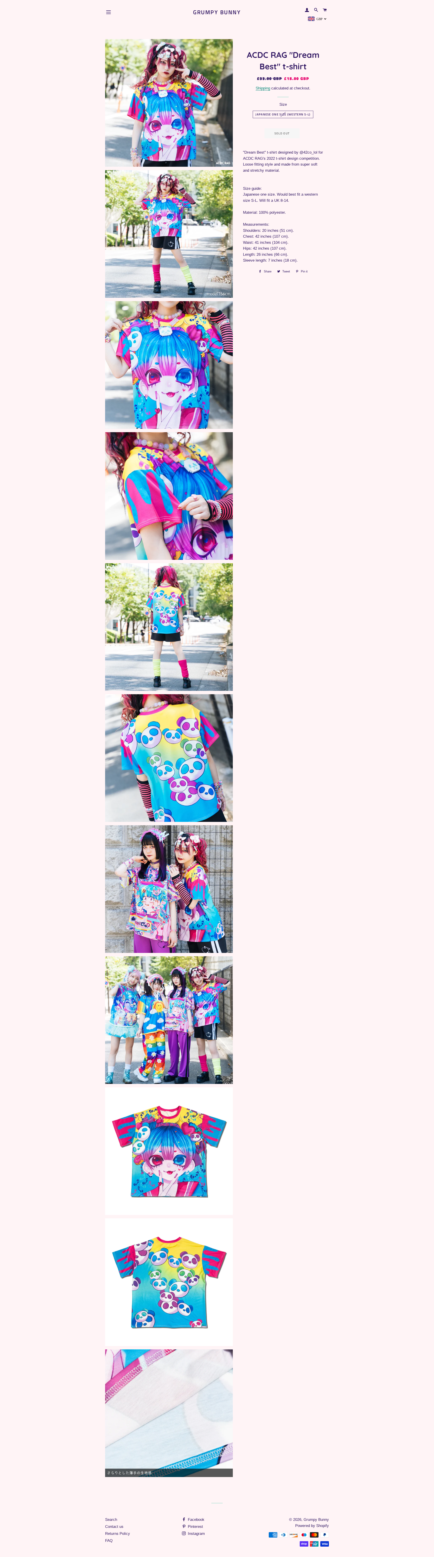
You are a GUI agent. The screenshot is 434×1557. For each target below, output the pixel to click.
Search (111, 1519)
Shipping (263, 88)
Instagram (196, 1533)
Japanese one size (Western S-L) (282, 114)
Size (283, 104)
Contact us (114, 1526)
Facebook (195, 1519)
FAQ (109, 1540)
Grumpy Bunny (217, 12)
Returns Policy (117, 1533)
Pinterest (195, 1526)
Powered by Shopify (312, 1526)
